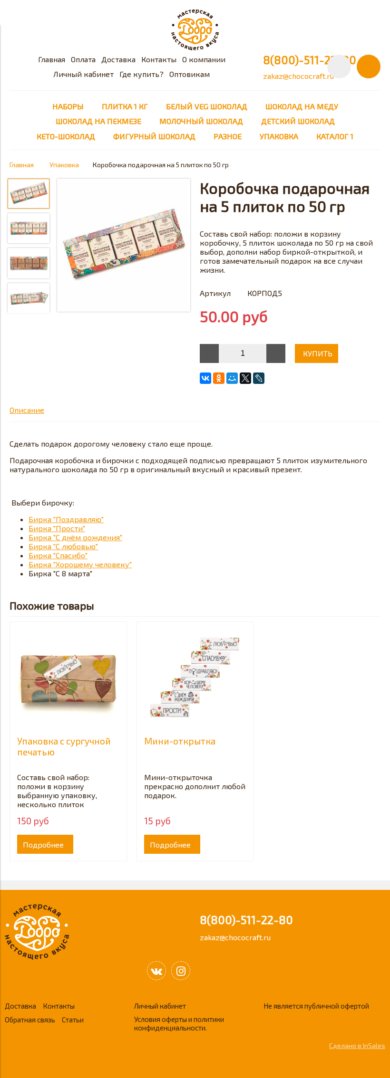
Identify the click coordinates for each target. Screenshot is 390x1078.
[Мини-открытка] (195, 680)
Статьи (73, 1019)
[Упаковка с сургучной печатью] (68, 680)
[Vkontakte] (156, 970)
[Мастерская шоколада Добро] (195, 47)
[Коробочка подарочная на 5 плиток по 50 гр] (123, 246)
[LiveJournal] (258, 378)
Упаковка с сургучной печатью (64, 746)
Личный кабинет (83, 73)
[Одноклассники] (218, 378)
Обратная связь (30, 1019)
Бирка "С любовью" (63, 546)
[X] (245, 378)
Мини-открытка (179, 740)
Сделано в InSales (357, 1045)
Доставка (118, 59)
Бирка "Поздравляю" (66, 519)
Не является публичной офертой (316, 1006)
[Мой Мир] (232, 378)
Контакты (158, 59)
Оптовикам (189, 73)
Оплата (83, 59)
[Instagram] (180, 970)
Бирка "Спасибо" (58, 555)
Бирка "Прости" (57, 528)
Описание (27, 409)
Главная (51, 59)
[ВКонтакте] (205, 378)
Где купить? (141, 73)
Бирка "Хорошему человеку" (80, 564)
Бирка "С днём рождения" (75, 537)
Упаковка (64, 165)
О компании (203, 59)
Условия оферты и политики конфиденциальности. (179, 1023)
